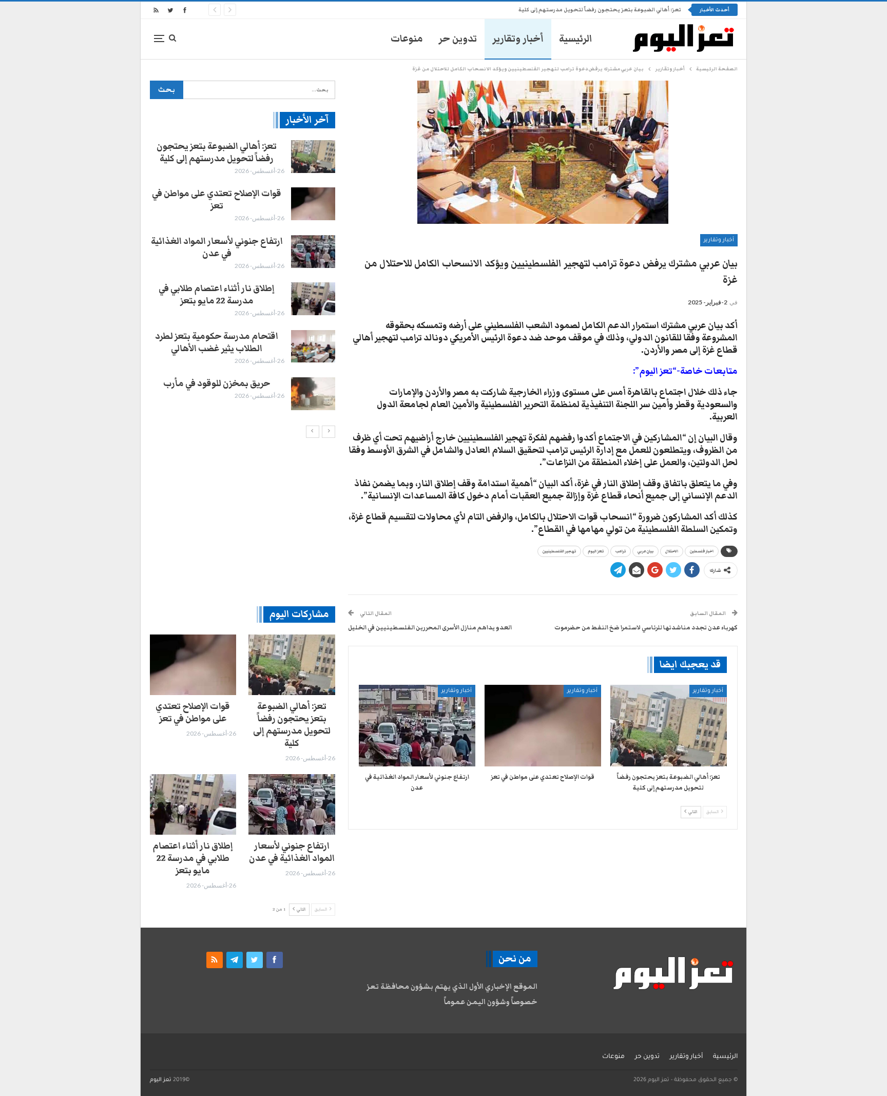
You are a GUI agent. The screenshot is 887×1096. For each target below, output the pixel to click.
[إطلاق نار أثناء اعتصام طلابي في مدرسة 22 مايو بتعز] (313, 298)
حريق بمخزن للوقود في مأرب (217, 383)
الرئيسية (575, 38)
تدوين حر (457, 38)
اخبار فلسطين (702, 551)
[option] (242, 275)
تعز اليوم (596, 551)
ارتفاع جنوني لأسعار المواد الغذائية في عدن (217, 247)
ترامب (620, 551)
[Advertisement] (242, 521)
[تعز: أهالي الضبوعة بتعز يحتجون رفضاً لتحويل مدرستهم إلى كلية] (668, 725)
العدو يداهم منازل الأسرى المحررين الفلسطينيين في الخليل (430, 627)
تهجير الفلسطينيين (559, 551)
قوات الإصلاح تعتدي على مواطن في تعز (632, 10)
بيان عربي (645, 551)
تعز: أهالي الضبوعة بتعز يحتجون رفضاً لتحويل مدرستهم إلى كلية (217, 152)
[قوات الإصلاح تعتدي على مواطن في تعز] (543, 725)
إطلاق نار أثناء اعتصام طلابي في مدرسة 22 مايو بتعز (217, 294)
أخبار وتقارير (518, 38)
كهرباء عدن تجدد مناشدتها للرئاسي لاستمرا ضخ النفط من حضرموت (646, 627)
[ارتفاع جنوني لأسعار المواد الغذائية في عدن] (417, 725)
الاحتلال (671, 551)
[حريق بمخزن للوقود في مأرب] (313, 393)
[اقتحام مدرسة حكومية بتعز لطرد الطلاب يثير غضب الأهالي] (313, 346)
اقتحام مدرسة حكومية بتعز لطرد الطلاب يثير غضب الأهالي (216, 342)
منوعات (407, 38)
